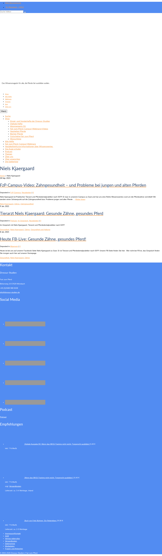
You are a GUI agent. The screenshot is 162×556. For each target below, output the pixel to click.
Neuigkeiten (26, 193)
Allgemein (14, 246)
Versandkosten (15, 486)
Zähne (16, 204)
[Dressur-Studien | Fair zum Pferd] (81, 48)
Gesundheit (4, 230)
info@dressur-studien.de (10, 292)
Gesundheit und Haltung (40, 230)
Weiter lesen (80, 199)
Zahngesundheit (27, 204)
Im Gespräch (23, 221)
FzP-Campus (15, 193)
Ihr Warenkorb (15, 7)
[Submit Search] (25, 12)
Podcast (13, 221)
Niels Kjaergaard (6, 204)
